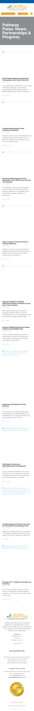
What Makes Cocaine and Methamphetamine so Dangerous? (14, 465)
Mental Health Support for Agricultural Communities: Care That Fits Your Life (15, 79)
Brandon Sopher (19, 709)
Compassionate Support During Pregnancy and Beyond (13, 129)
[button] (31, 13)
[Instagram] (17, 646)
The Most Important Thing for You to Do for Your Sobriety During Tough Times (16, 525)
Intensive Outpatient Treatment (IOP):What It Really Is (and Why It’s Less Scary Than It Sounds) (16, 303)
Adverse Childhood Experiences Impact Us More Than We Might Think (16, 328)
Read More (6, 95)
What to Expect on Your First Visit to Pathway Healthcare (15, 242)
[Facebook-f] (14, 646)
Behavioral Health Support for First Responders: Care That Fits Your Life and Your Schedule (16, 180)
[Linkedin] (19, 646)
